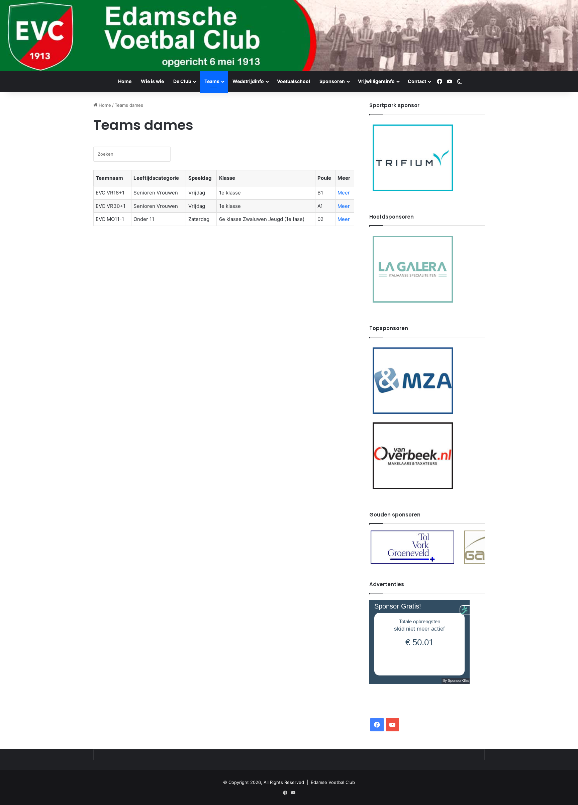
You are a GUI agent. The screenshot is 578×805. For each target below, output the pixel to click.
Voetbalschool (293, 81)
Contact (417, 81)
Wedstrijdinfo (248, 81)
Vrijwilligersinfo (376, 81)
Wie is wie (152, 81)
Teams (211, 81)
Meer (344, 192)
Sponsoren (332, 81)
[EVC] (289, 35)
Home (124, 81)
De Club (182, 81)
